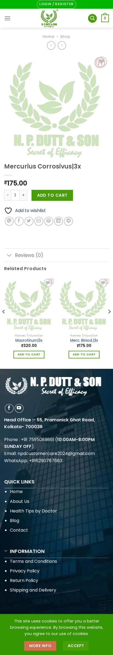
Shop (65, 36)
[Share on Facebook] (19, 221)
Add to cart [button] (29, 354)
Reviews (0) (29, 255)
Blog (14, 520)
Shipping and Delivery (33, 590)
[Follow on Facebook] (9, 408)
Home (49, 36)
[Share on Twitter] (28, 221)
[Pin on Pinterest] (48, 221)
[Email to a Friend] (38, 221)
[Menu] (7, 18)
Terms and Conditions (33, 561)
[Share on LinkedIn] (58, 221)
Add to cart (52, 195)
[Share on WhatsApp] (9, 221)
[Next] (109, 322)
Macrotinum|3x (29, 340)
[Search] (92, 18)
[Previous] (4, 322)
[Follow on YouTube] (19, 408)
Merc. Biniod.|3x (84, 340)
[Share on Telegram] (68, 221)
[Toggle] (9, 256)
